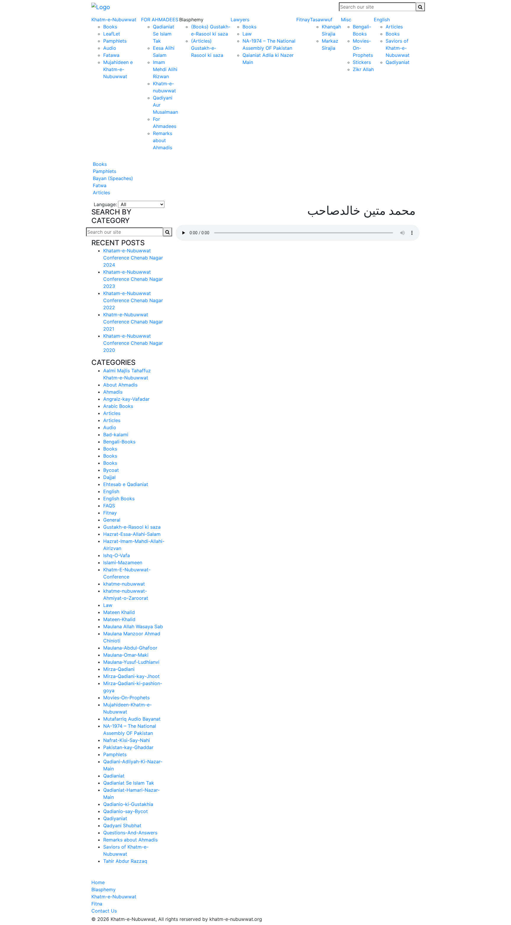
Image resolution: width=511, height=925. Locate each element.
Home (98, 882)
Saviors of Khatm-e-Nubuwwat (398, 48)
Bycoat (111, 470)
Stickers (362, 62)
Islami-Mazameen (122, 562)
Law (247, 34)
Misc (346, 20)
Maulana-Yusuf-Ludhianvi (131, 662)
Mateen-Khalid (119, 619)
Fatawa (111, 55)
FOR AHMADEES (159, 20)
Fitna (96, 904)
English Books (119, 498)
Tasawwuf (321, 20)
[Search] (420, 6)
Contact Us (104, 911)
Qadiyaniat (398, 62)
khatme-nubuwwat (124, 584)
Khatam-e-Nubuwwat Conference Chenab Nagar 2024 (133, 258)
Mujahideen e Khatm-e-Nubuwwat (118, 69)
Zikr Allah (363, 69)
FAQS (109, 506)
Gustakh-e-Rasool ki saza (132, 527)
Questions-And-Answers (130, 833)
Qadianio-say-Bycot (125, 811)
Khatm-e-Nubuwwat (113, 20)
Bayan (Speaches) (112, 178)
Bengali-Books (119, 442)
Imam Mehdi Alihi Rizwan (165, 69)
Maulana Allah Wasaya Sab (133, 626)
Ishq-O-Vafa (116, 555)
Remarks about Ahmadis (162, 140)
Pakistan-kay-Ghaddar (128, 747)
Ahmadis (112, 392)
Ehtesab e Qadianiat (125, 484)
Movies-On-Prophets (126, 697)
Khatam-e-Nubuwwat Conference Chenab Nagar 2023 (133, 279)
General (111, 520)
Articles (394, 27)
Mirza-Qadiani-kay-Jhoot (131, 676)
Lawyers (240, 20)
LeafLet (111, 34)
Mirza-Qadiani (119, 669)
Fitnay (303, 20)
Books (110, 27)
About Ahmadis (120, 385)
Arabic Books (118, 406)
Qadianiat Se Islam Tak (163, 34)
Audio (109, 48)
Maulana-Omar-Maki (125, 655)
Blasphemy (103, 889)
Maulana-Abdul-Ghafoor (130, 648)
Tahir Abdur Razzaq (125, 861)
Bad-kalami (115, 434)
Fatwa (98, 185)
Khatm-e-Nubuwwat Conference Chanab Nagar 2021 (133, 322)
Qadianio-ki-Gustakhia (128, 804)
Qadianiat (113, 776)
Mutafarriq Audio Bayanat (132, 719)
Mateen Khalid (119, 612)
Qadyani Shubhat (122, 825)
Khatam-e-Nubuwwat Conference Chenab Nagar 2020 (133, 343)
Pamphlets (115, 41)
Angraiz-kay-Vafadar (126, 399)
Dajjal (109, 477)
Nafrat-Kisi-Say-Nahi (126, 740)
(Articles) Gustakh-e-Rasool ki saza (207, 48)
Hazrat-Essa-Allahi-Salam (132, 534)
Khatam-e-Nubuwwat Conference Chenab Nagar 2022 (133, 300)
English (382, 20)
